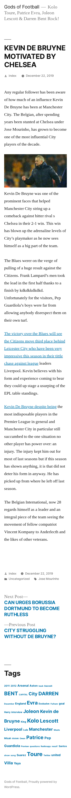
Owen (22, 738)
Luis (25, 729)
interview (16, 712)
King (23, 721)
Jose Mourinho (48, 579)
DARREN (48, 693)
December (9, 704)
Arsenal (23, 685)
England (20, 703)
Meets (57, 730)
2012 (13, 685)
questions (35, 746)
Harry (7, 712)
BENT (11, 693)
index (12, 75)
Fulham (54, 704)
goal (62, 703)
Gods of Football (21, 7)
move (15, 738)
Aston (34, 685)
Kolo (33, 720)
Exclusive (44, 703)
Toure (35, 754)
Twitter (47, 755)
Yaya (17, 763)
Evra (32, 703)
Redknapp (46, 746)
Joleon (31, 711)
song (13, 755)
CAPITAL (23, 694)
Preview (25, 746)
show (7, 755)
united (56, 755)
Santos (63, 746)
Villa (8, 763)
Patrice (35, 737)
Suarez (21, 755)
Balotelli (48, 686)
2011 (7, 685)
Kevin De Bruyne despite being (30, 406)
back (41, 686)
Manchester (41, 729)
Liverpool (13, 729)
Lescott (49, 721)
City (33, 693)
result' (55, 746)
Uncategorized (19, 579)
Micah (7, 738)
